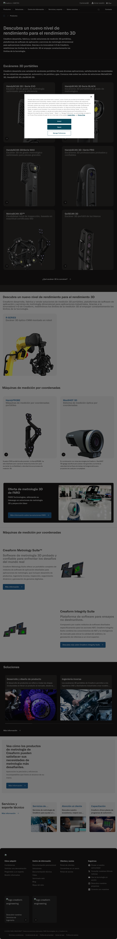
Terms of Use (81, 115)
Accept (59, 121)
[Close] (91, 96)
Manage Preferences (59, 133)
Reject (59, 127)
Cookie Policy (71, 115)
